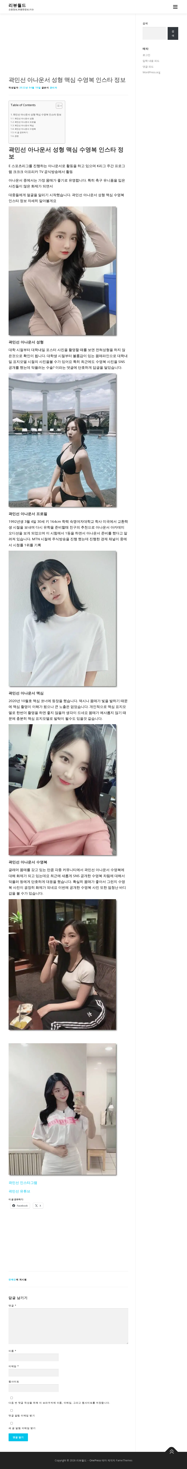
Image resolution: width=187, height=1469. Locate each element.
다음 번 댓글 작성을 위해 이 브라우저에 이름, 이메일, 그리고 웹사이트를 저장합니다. (59, 1402)
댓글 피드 (148, 66)
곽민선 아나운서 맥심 (24, 125)
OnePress (95, 1460)
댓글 (12, 1305)
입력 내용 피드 (151, 60)
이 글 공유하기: (21, 132)
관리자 (53, 87)
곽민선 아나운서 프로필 (25, 122)
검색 (145, 23)
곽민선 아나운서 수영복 (25, 128)
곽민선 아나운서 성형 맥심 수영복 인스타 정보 (37, 114)
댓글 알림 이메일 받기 (22, 1415)
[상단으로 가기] (171, 1451)
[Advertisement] (68, 48)
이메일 (14, 1366)
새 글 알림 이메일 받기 (22, 1428)
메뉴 (174, 7)
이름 (12, 1350)
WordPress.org (151, 72)
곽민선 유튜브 (19, 1191)
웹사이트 (14, 1381)
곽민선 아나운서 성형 (24, 118)
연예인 (12, 1279)
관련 (17, 136)
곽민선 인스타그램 (23, 1182)
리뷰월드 (17, 5)
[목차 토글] (57, 106)
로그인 (146, 55)
